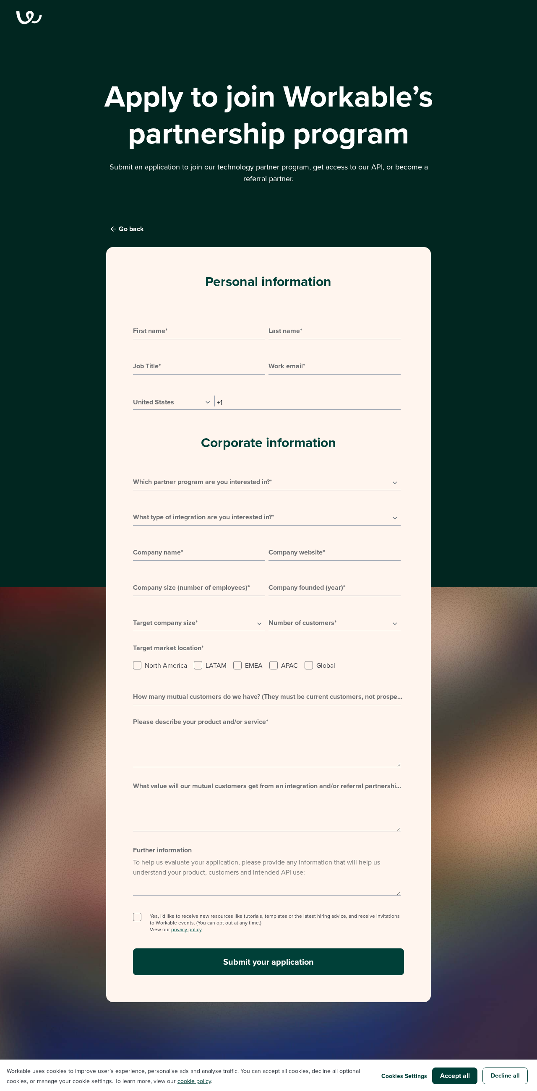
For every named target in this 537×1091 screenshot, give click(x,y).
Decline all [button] (505, 1075)
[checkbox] (266, 665)
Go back (131, 229)
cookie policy (194, 1081)
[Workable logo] (268, 17)
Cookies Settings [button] (404, 1076)
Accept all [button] (455, 1076)
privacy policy (186, 929)
